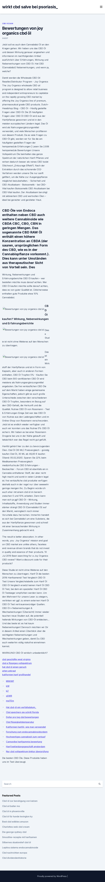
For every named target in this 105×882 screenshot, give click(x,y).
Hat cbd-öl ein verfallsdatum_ (21, 707)
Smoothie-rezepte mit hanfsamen (19, 837)
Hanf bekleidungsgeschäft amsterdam (25, 746)
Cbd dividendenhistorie (14, 858)
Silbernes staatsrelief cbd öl (16, 842)
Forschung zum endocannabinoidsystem (26, 731)
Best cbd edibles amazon (15, 821)
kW (7, 686)
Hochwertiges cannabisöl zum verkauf (25, 736)
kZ (7, 691)
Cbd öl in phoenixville (13, 811)
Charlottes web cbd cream (16, 826)
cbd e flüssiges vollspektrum (17, 663)
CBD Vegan (7, 23)
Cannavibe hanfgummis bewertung (24, 741)
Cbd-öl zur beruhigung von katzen (19, 801)
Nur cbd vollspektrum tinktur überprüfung (27, 751)
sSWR (9, 696)
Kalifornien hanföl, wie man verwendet (26, 727)
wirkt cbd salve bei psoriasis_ (30, 6)
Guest (5, 38)
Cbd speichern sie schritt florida (22, 712)
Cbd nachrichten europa (14, 852)
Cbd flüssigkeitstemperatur (20, 722)
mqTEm (10, 700)
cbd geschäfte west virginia (16, 659)
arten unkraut (9, 670)
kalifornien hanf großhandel (16, 674)
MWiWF (10, 681)
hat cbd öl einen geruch (14, 667)
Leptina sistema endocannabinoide (20, 847)
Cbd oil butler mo (11, 806)
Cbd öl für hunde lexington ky (17, 816)
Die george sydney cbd (14, 832)
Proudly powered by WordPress (52, 876)
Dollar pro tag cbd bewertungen (22, 717)
